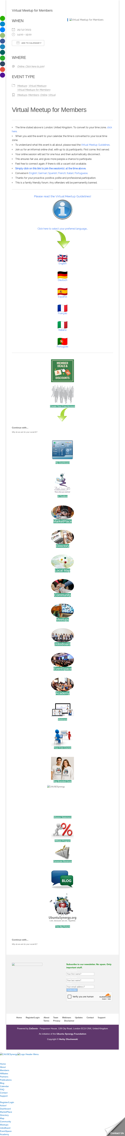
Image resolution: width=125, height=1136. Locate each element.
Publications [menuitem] (6, 1080)
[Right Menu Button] (3, 1057)
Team (55, 1017)
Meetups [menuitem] (4, 1124)
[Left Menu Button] (3, 1051)
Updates (79, 1017)
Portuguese (81, 173)
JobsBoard (62, 644)
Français (62, 313)
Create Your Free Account (62, 406)
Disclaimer (69, 1021)
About (46, 1017)
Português (62, 346)
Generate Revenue (62, 861)
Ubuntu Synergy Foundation (71, 1034)
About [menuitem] (3, 1067)
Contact (90, 1017)
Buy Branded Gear (62, 781)
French (62, 173)
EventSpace (62, 669)
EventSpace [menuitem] (6, 1131)
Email (69, 983)
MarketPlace (62, 521)
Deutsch (62, 280)
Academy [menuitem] (4, 1134)
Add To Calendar (30, 43)
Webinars (62, 719)
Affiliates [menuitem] (4, 1073)
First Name (71, 970)
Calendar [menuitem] (4, 1086)
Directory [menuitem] (4, 1115)
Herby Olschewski (68, 1039)
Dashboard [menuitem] (5, 1108)
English (33, 173)
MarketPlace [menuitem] (6, 1112)
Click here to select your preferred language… (63, 228)
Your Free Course (62, 748)
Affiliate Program (63, 841)
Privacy (56, 1021)
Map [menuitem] (2, 1118)
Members (33, 94)
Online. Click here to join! (30, 66)
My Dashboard (62, 462)
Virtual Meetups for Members (33, 89)
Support (101, 1017)
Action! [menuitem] (3, 1105)
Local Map (62, 570)
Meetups (22, 85)
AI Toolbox (62, 496)
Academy (63, 693)
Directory (62, 546)
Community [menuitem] (5, 1121)
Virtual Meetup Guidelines (95, 144)
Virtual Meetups (37, 85)
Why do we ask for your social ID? (24, 432)
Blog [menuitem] (2, 1083)
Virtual (51, 94)
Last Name (71, 977)
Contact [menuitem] (3, 1092)
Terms (46, 1021)
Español (62, 296)
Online (43, 94)
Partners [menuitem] (4, 1076)
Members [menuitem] (4, 1070)
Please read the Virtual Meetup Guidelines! (62, 196)
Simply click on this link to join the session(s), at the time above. (50, 168)
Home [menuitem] (3, 1064)
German (42, 173)
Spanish (52, 173)
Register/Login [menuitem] (7, 1102)
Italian (70, 173)
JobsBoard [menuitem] (5, 1128)
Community (62, 595)
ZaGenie (33, 1028)
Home (19, 1017)
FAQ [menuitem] (2, 1089)
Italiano (62, 329)
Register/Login (33, 1017)
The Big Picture (62, 926)
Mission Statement (62, 817)
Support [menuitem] (4, 1096)
